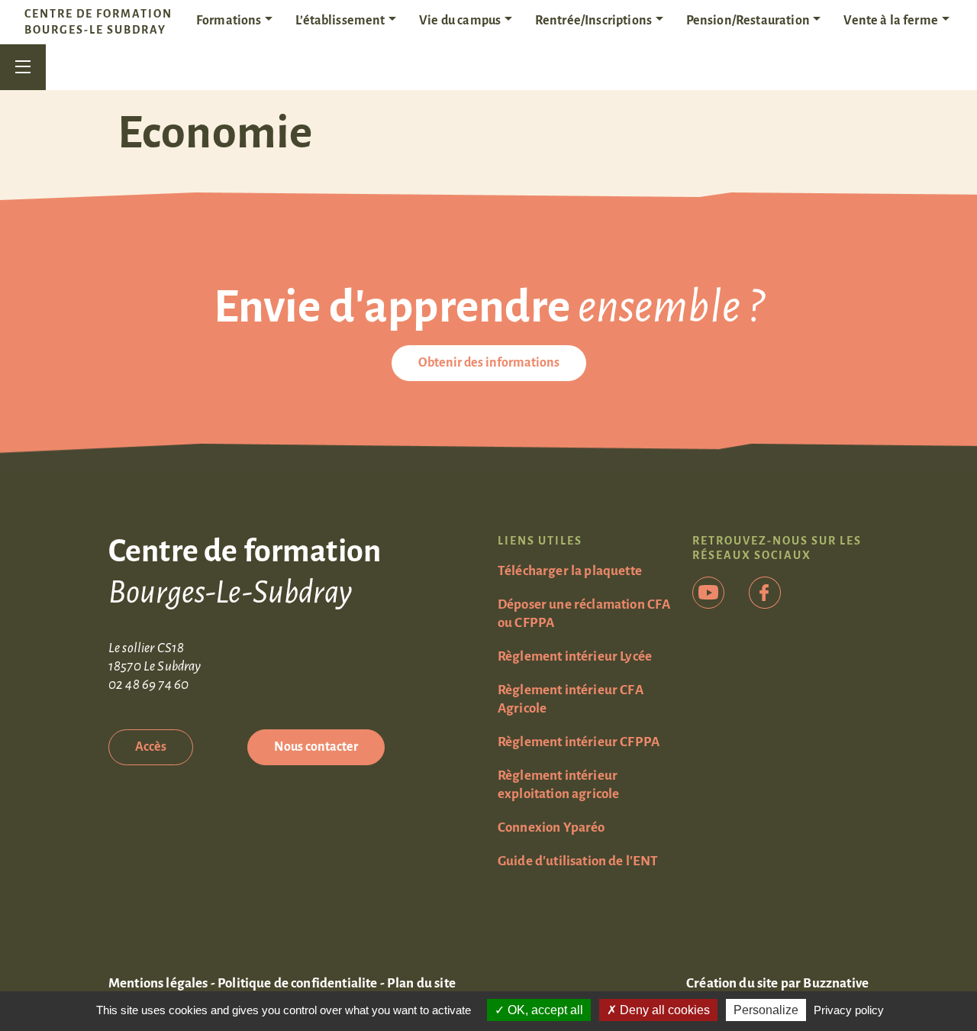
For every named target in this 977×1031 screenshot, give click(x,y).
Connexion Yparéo (551, 827)
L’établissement (340, 20)
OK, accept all (544, 1010)
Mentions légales (158, 983)
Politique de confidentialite (297, 983)
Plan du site (421, 983)
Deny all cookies (663, 1010)
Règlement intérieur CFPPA (578, 742)
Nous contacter (316, 747)
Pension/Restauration (748, 20)
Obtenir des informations (488, 363)
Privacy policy (849, 1010)
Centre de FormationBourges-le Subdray (98, 22)
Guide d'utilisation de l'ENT (578, 861)
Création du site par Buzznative (777, 983)
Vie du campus (460, 20)
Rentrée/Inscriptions (593, 20)
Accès (150, 747)
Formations (229, 20)
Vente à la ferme (890, 20)
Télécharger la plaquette (570, 571)
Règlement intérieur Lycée (575, 656)
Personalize (766, 1010)
